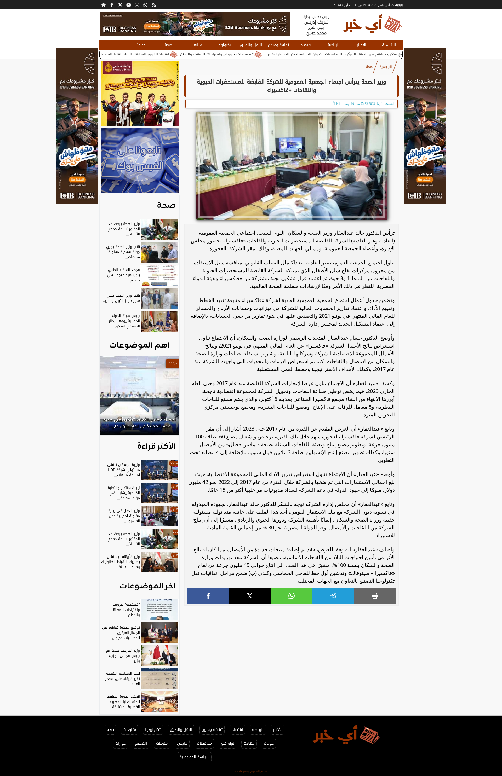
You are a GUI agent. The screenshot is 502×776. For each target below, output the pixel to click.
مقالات (248, 743)
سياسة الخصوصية (194, 757)
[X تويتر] (120, 5)
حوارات (120, 743)
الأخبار (361, 45)
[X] (250, 596)
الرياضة (333, 45)
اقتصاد (306, 45)
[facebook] (208, 596)
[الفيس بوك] (112, 5)
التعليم (141, 743)
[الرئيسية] (103, 5)
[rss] (154, 5)
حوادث (141, 45)
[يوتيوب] (128, 5)
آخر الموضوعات (147, 586)
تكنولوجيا (223, 45)
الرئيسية (389, 45)
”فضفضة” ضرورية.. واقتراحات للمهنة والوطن (253, 54)
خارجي (182, 743)
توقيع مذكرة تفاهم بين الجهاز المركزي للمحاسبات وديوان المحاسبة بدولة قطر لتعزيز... (372, 54)
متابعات (196, 45)
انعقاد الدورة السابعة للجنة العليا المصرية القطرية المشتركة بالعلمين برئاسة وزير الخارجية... (129, 54)
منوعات (162, 743)
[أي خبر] (195, 24)
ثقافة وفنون (278, 45)
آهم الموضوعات (139, 345)
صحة (168, 45)
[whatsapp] (291, 596)
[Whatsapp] (145, 5)
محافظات (204, 743)
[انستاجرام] (137, 5)
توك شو (227, 743)
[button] (110, 398)
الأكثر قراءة (156, 446)
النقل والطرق (251, 45)
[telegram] (333, 596)
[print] (375, 596)
